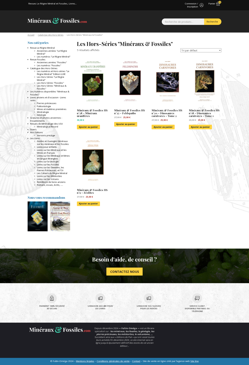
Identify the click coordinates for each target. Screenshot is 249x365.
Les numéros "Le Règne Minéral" (53, 56)
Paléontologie (44, 106)
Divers (33, 129)
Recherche (212, 21)
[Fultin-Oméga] (57, 21)
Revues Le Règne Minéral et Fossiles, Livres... (52, 3)
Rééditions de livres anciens (51, 182)
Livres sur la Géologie (48, 161)
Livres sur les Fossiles (48, 164)
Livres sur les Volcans (48, 179)
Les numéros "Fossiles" (49, 65)
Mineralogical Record (47, 126)
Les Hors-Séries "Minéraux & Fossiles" (51, 87)
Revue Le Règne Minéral (42, 47)
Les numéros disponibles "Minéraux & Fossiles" (49, 93)
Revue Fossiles (37, 59)
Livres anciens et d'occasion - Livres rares (48, 99)
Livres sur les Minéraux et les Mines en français (52, 151)
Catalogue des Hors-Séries (50, 35)
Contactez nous (124, 272)
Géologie (41, 114)
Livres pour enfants (47, 146)
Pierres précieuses (46, 103)
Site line (194, 361)
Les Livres (35, 138)
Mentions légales (85, 361)
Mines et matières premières (51, 109)
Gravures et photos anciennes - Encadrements (46, 119)
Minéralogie (43, 112)
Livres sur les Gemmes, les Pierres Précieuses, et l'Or (50, 169)
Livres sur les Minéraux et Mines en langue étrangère (53, 157)
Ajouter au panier (88, 127)
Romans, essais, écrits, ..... (50, 184)
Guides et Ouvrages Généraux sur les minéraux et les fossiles (53, 143)
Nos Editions (36, 132)
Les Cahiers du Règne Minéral (52, 173)
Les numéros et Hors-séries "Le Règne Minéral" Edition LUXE (53, 73)
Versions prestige (46, 135)
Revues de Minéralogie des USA (46, 123)
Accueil (31, 35)
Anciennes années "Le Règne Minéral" (52, 52)
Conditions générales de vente (113, 361)
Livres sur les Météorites (49, 176)
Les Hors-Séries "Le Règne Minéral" (50, 78)
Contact (136, 361)
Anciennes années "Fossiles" (52, 62)
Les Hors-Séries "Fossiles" (50, 82)
